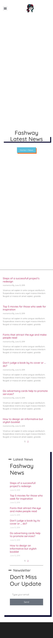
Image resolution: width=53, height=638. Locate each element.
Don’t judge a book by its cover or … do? (24, 364)
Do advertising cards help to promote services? (25, 392)
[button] (5, 8)
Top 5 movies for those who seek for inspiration (24, 308)
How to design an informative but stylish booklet (23, 420)
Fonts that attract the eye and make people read (24, 336)
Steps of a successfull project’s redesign (21, 280)
